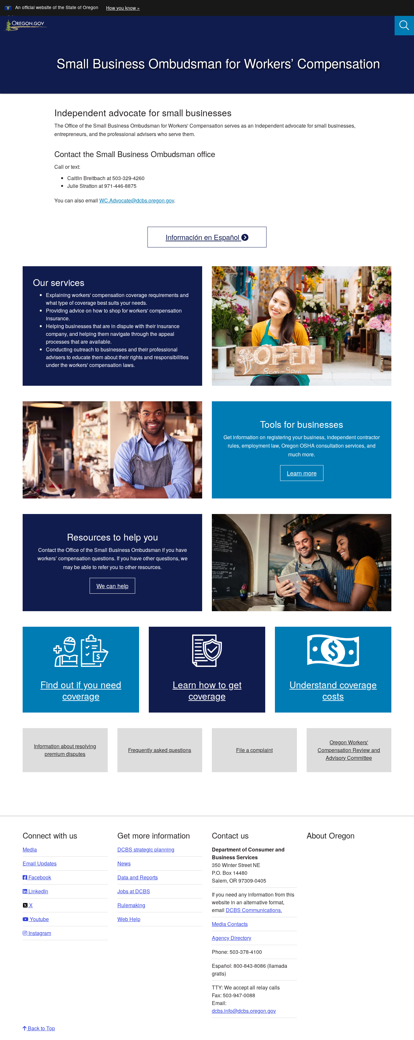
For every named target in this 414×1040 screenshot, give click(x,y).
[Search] (404, 25)
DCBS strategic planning (145, 849)
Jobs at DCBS (133, 891)
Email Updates (40, 863)
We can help (112, 585)
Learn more (302, 473)
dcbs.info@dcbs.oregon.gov (244, 1010)
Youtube (38, 919)
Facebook (39, 877)
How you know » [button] (123, 8)
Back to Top (41, 1028)
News (124, 863)
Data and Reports (137, 877)
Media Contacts (230, 924)
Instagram (39, 933)
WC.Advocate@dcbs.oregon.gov (136, 200)
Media (30, 849)
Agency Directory (231, 938)
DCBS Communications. (254, 910)
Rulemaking (131, 905)
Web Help (128, 919)
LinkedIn (37, 891)
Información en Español (203, 237)
